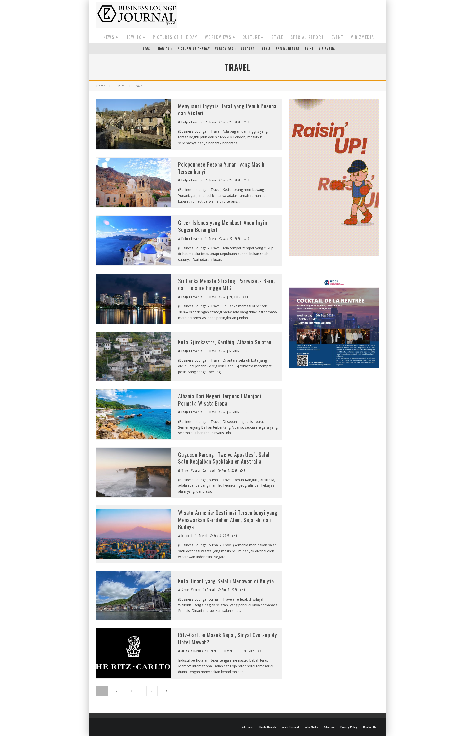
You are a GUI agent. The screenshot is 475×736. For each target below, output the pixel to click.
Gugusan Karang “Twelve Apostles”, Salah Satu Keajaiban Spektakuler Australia (224, 457)
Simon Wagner (190, 470)
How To (134, 37)
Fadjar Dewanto (191, 122)
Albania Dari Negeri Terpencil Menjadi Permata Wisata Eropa (219, 399)
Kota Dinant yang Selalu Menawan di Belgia (226, 581)
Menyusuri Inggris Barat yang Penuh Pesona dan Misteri (227, 109)
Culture (251, 37)
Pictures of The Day (175, 37)
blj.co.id (186, 536)
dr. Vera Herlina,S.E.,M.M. (198, 651)
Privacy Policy (348, 727)
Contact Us (369, 727)
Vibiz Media (311, 727)
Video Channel (290, 727)
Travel (213, 122)
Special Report (307, 37)
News (109, 37)
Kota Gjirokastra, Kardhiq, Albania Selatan (224, 342)
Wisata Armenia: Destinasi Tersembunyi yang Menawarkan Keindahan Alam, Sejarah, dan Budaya (227, 519)
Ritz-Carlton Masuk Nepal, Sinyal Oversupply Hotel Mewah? (227, 638)
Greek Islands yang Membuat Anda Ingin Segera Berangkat (222, 225)
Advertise (329, 727)
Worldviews (218, 37)
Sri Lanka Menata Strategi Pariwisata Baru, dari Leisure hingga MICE (226, 284)
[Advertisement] (288, 14)
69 (152, 691)
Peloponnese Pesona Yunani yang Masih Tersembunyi (221, 167)
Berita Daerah (267, 727)
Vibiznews (248, 727)
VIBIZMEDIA (362, 37)
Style (277, 37)
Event (337, 37)
